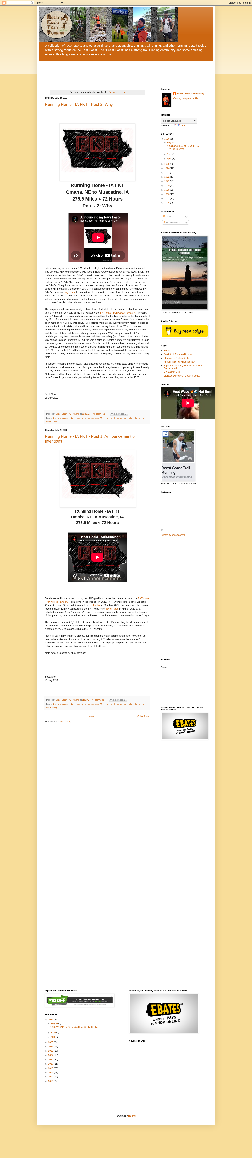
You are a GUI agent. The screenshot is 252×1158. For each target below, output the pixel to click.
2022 (167, 177)
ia (75, 418)
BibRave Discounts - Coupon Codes (182, 376)
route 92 (98, 418)
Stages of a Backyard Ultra (177, 358)
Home (91, 716)
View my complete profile (185, 98)
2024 (167, 168)
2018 (167, 194)
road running (88, 418)
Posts (168, 216)
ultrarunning (51, 421)
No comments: (99, 414)
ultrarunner (139, 418)
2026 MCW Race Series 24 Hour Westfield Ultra (183, 147)
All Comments (172, 222)
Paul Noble (95, 605)
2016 (167, 202)
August (171, 142)
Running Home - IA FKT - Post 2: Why (79, 104)
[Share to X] (119, 414)
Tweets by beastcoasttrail (173, 535)
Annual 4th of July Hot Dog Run (179, 362)
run (104, 418)
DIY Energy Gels (172, 372)
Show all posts (117, 92)
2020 (167, 185)
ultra (131, 418)
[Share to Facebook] (122, 414)
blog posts (69, 292)
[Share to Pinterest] (126, 414)
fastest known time (61, 418)
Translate (185, 125)
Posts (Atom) (64, 721)
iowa (79, 418)
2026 (167, 138)
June (169, 154)
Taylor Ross (112, 608)
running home (122, 418)
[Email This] (112, 414)
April (169, 158)
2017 (167, 198)
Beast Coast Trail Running (190, 93)
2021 (167, 181)
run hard (111, 418)
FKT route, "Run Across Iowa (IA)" (118, 312)
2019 (167, 190)
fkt (72, 418)
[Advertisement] (184, 597)
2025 (167, 164)
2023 (167, 172)
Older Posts (143, 716)
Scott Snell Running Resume (178, 354)
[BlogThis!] (115, 414)
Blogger (132, 1116)
